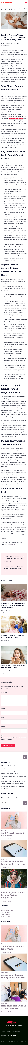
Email (2, 717)
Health (3, 32)
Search (25, 757)
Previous (8, 561)
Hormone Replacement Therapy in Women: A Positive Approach (14, 567)
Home (3, 1032)
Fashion (3, 830)
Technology (4, 859)
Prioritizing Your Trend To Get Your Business (13, 1007)
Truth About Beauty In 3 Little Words (12, 834)
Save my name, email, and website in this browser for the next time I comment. (13, 738)
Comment (4, 692)
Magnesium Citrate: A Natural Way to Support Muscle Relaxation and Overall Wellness (13, 605)
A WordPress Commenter (7, 798)
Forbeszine (11, 544)
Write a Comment (6, 46)
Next (5, 571)
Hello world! (19, 798)
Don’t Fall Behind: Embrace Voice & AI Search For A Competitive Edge (14, 557)
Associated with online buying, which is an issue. (13, 862)
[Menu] (26, 2)
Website (3, 726)
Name (3, 708)
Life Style (3, 890)
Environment (12, 1035)
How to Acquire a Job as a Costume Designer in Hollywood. (13, 895)
